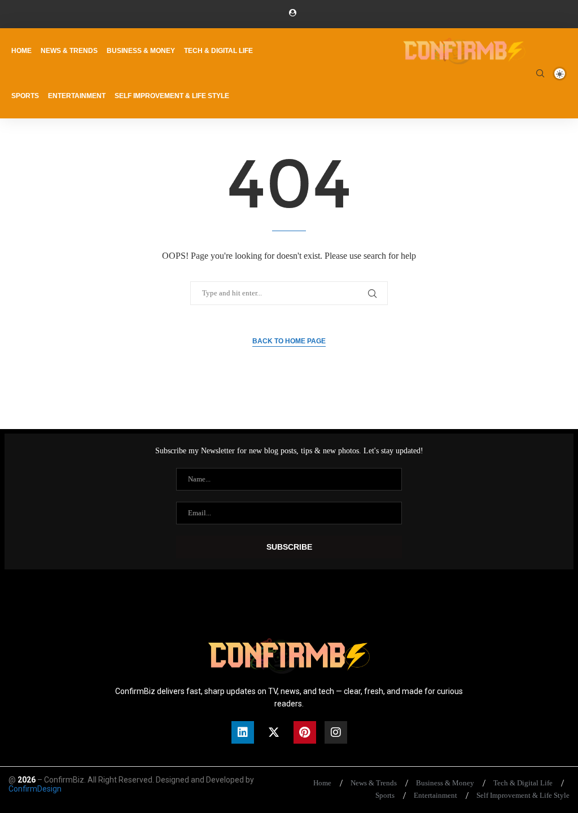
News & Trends (69, 51)
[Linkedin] (242, 732)
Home (21, 51)
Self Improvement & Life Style (172, 96)
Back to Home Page (289, 341)
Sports (25, 96)
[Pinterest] (305, 732)
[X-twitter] (273, 732)
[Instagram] (336, 732)
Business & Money (141, 51)
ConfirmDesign (35, 788)
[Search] (540, 73)
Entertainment (77, 96)
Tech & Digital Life (218, 51)
